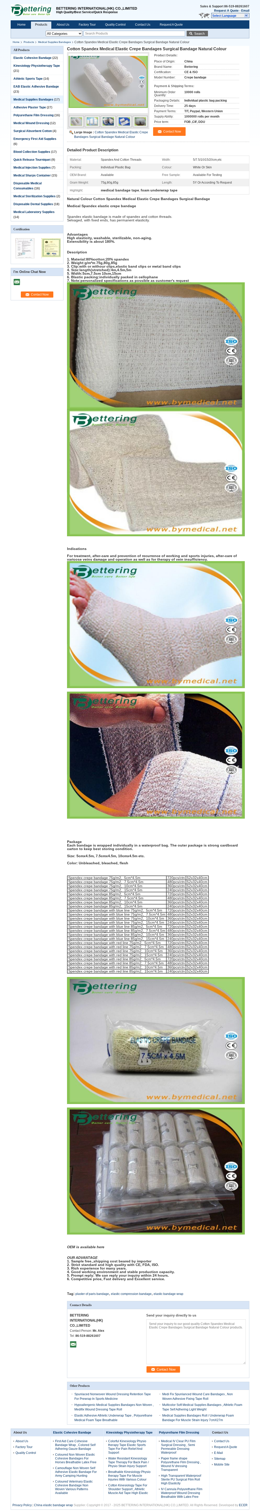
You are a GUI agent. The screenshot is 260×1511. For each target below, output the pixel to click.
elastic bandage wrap (168, 1294)
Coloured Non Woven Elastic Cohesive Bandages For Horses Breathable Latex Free (75, 1458)
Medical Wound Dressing (31, 123)
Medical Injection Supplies (32, 167)
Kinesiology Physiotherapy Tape (36, 66)
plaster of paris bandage (92, 1294)
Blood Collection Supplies (31, 152)
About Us (63, 24)
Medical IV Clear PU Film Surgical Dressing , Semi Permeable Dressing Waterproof (178, 1446)
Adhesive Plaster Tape (29, 107)
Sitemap (219, 1458)
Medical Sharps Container (32, 175)
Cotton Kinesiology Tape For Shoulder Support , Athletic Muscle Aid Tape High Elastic (128, 1489)
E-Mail (218, 1453)
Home (21, 24)
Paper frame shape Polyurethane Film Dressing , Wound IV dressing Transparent (181, 1464)
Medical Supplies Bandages (54, 42)
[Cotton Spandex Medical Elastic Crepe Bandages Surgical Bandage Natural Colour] (108, 86)
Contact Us (142, 24)
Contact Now (40, 294)
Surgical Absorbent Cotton (32, 131)
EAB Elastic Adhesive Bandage (36, 86)
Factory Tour (87, 24)
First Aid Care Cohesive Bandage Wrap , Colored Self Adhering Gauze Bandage (75, 1445)
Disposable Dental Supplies (33, 204)
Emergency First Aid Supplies (34, 139)
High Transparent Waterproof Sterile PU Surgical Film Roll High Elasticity (181, 1479)
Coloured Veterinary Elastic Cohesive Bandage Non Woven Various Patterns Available (74, 1487)
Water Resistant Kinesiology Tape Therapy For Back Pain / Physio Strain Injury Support (128, 1462)
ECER (243, 1505)
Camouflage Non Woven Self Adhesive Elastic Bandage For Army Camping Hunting (76, 1471)
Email (245, 10)
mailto (16, 280)
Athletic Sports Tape (28, 78)
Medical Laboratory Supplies (34, 212)
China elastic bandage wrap (53, 1505)
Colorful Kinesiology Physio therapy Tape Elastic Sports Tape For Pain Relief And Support (127, 1446)
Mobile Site (222, 1464)
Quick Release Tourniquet (32, 159)
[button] (230, 15)
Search (199, 34)
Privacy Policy (22, 1505)
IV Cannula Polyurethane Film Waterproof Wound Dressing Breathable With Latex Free (181, 1493)
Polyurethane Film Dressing (33, 115)
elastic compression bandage (131, 1294)
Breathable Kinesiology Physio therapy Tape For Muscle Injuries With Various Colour (129, 1475)
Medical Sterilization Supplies (34, 196)
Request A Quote (226, 10)
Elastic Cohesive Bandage (32, 58)
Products (41, 24)
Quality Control (115, 24)
